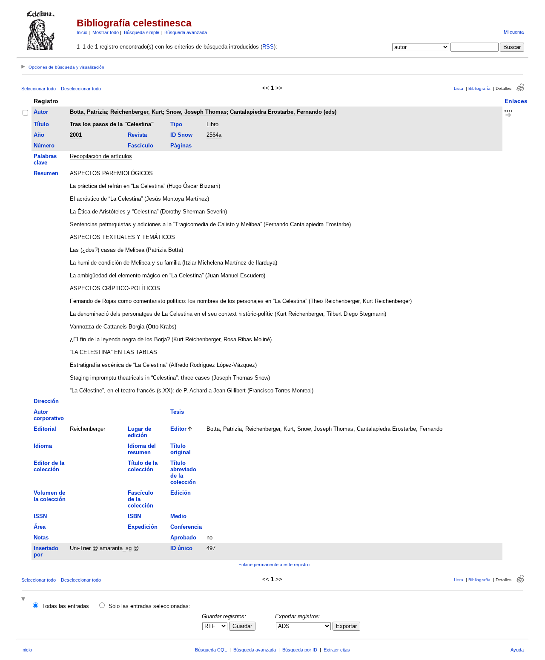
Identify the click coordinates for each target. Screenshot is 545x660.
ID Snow (181, 135)
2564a (214, 135)
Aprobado (183, 537)
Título (41, 124)
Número (44, 145)
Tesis (177, 412)
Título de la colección (143, 466)
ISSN (40, 516)
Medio (178, 516)
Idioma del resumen (142, 449)
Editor (178, 429)
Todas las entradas (65, 606)
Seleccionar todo (38, 88)
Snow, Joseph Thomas (196, 112)
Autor (41, 112)
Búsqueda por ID (299, 649)
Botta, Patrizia (88, 112)
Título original (180, 449)
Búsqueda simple (141, 32)
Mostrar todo (105, 32)
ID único (181, 548)
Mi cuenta (514, 32)
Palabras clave (45, 159)
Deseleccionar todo (81, 88)
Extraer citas (337, 649)
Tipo (176, 124)
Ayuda (517, 649)
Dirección (46, 401)
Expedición (143, 527)
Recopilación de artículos (101, 156)
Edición (180, 493)
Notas (41, 537)
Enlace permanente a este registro (274, 564)
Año (39, 135)
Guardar (242, 626)
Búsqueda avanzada (185, 32)
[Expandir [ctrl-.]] (24, 599)
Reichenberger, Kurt (136, 112)
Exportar (346, 626)
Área (40, 527)
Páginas (181, 145)
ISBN (134, 516)
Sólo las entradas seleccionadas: (149, 606)
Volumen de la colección (50, 496)
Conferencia (186, 527)
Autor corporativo (49, 415)
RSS (268, 46)
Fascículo (140, 145)
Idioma (43, 446)
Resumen (46, 173)
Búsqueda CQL (211, 649)
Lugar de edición (139, 432)
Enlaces (516, 101)
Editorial (45, 429)
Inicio (82, 32)
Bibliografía (479, 88)
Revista (137, 135)
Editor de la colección (49, 466)
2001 (76, 135)
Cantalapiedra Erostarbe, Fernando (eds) (283, 112)
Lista (458, 88)
